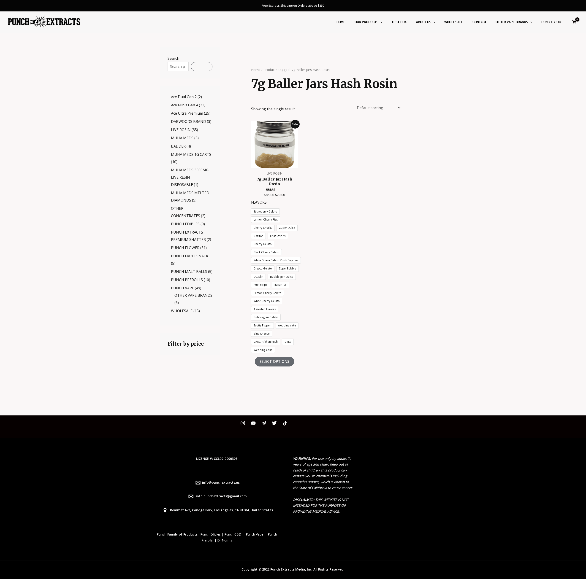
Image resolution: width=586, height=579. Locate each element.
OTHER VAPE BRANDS (512, 22)
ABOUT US (423, 22)
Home (255, 69)
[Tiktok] (284, 423)
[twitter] (274, 423)
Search (173, 58)
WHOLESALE (453, 22)
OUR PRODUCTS (366, 22)
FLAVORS (259, 202)
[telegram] (263, 423)
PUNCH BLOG (551, 22)
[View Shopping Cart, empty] (574, 22)
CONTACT (479, 22)
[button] (380, 22)
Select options (274, 361)
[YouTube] (253, 423)
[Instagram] (242, 423)
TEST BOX (399, 22)
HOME (340, 22)
